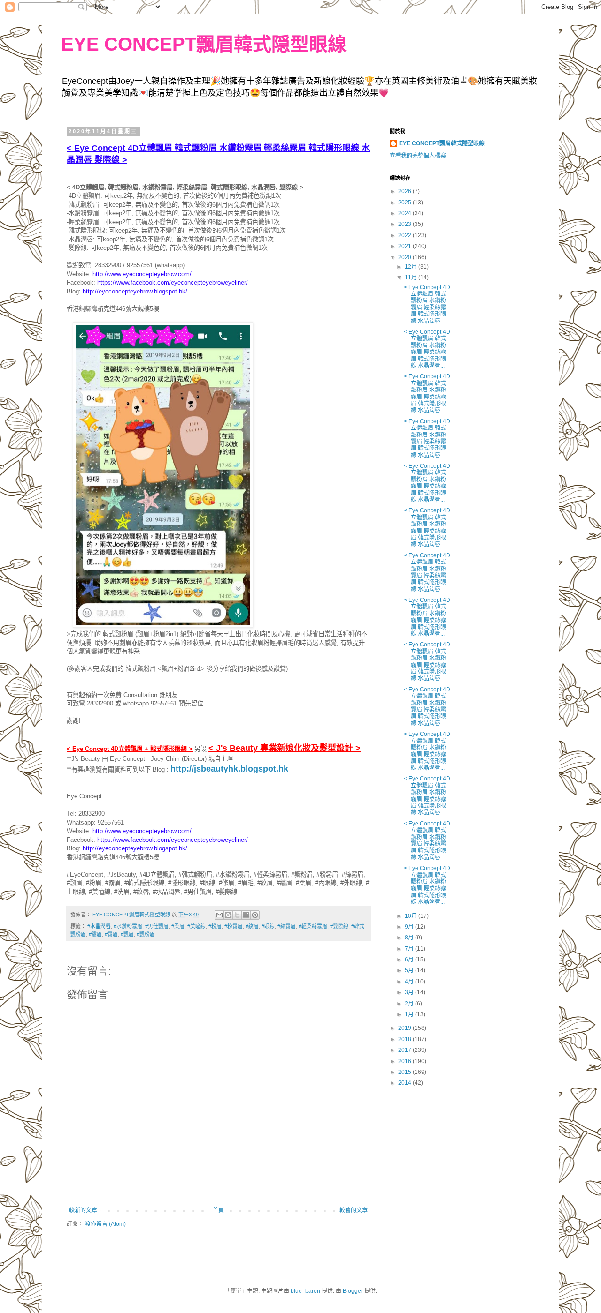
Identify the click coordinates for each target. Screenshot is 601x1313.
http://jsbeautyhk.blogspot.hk (229, 768)
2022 (405, 235)
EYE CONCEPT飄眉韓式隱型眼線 (442, 143)
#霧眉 (111, 934)
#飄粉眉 (146, 934)
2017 (405, 1050)
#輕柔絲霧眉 (313, 926)
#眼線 (268, 926)
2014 (405, 1083)
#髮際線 (339, 926)
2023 (405, 224)
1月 (410, 1014)
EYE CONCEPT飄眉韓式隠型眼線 (204, 44)
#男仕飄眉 (157, 926)
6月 (410, 959)
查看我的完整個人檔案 (418, 155)
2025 (405, 202)
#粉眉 (215, 926)
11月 (411, 277)
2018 (405, 1039)
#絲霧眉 (286, 926)
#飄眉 (127, 934)
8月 (410, 937)
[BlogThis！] (228, 915)
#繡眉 (95, 934)
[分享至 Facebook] (246, 915)
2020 (405, 257)
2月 (410, 1003)
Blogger (353, 1291)
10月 (411, 916)
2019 (405, 1028)
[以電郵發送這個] (219, 915)
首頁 (218, 1210)
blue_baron (305, 1291)
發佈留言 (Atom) (105, 1224)
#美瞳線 (196, 926)
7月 (410, 948)
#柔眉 (178, 926)
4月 (410, 981)
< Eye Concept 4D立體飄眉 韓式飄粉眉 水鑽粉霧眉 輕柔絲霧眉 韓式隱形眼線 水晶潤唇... (427, 304)
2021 (405, 246)
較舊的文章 (353, 1210)
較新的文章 (83, 1210)
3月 (410, 992)
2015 (405, 1072)
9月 (410, 926)
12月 (411, 266)
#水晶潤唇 (99, 926)
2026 (405, 191)
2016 (405, 1061)
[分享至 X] (237, 915)
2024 (405, 213)
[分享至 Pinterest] (255, 915)
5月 (410, 970)
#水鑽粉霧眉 (128, 926)
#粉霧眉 (233, 926)
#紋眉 (252, 926)
